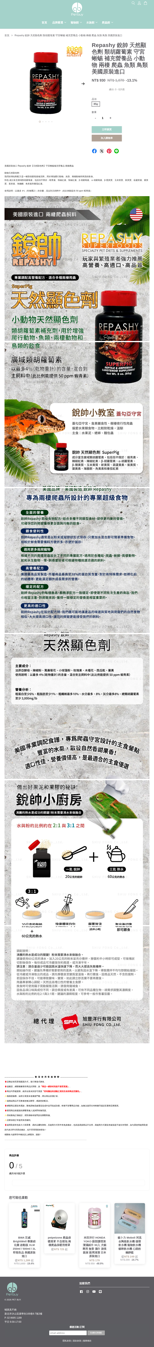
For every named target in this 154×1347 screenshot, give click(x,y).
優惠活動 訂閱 (77, 1327)
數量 (94, 112)
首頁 (44, 22)
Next (83, 84)
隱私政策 (67, 1341)
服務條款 (87, 1341)
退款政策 (77, 1341)
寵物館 (75, 22)
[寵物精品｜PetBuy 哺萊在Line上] (100, 1293)
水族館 (90, 22)
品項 (94, 99)
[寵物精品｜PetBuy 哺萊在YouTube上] (94, 1293)
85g (96, 104)
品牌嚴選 (57, 22)
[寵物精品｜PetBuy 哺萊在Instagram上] (88, 1293)
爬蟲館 (106, 22)
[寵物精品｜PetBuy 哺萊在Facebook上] (81, 1293)
